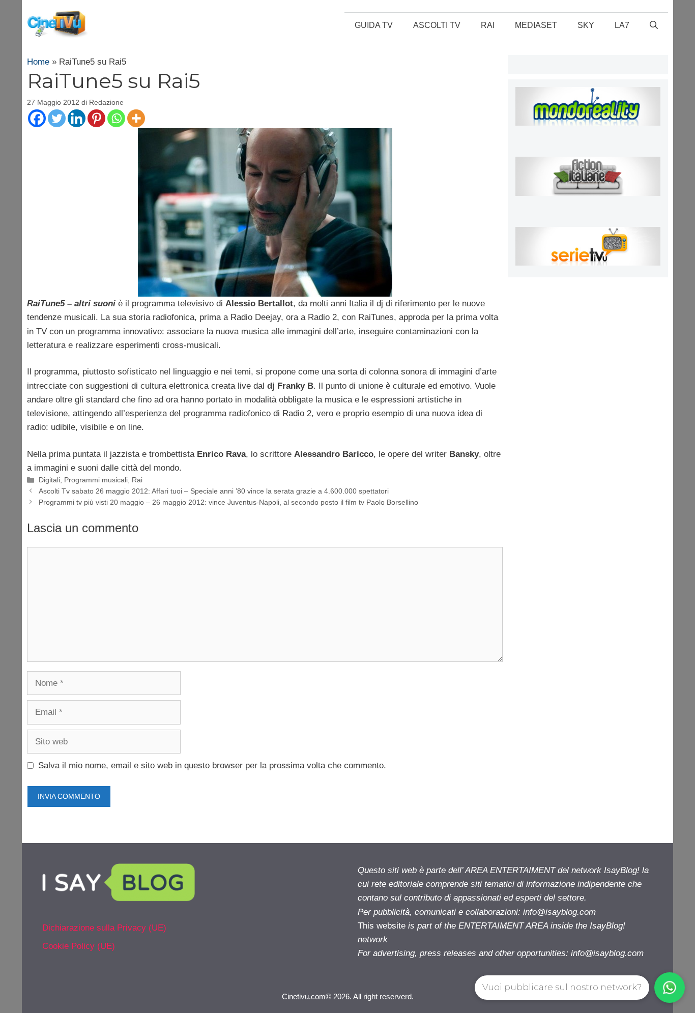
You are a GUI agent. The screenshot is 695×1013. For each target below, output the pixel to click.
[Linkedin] (76, 118)
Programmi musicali (96, 480)
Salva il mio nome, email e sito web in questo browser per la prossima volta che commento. (212, 765)
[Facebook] (37, 118)
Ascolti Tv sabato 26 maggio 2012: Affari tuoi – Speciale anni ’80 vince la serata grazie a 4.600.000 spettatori (214, 491)
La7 (622, 25)
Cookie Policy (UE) (78, 946)
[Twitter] (57, 118)
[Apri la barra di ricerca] (654, 25)
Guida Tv (374, 25)
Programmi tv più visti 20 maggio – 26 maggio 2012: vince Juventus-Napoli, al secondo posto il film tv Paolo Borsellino (228, 502)
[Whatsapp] (116, 118)
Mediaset (536, 25)
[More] (136, 118)
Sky (585, 25)
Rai (488, 25)
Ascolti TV (436, 25)
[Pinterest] (96, 118)
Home (38, 62)
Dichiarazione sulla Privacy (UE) (104, 928)
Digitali (49, 480)
